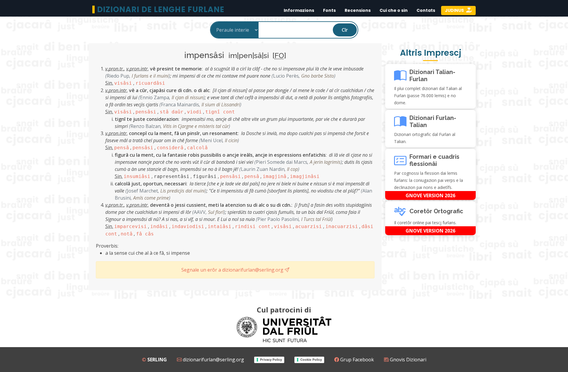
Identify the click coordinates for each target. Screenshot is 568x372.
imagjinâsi (305, 176)
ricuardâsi (150, 83)
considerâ (170, 147)
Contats (426, 10)
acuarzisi (308, 226)
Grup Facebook (356, 359)
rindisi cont (252, 226)
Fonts (329, 10)
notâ (127, 234)
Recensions (358, 10)
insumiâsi (137, 176)
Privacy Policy (271, 359)
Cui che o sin (394, 10)
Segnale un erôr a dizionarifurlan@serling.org (233, 270)
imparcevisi (130, 226)
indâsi (159, 226)
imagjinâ (274, 176)
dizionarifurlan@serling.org (213, 359)
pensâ (121, 147)
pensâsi (145, 112)
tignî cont (220, 112)
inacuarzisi (341, 226)
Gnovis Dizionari (407, 359)
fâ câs (145, 234)
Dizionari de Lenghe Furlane (160, 9)
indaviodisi (188, 226)
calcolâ (197, 147)
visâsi (123, 83)
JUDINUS (455, 10)
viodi (194, 112)
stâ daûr (171, 112)
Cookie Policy (311, 359)
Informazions (299, 10)
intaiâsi (219, 226)
